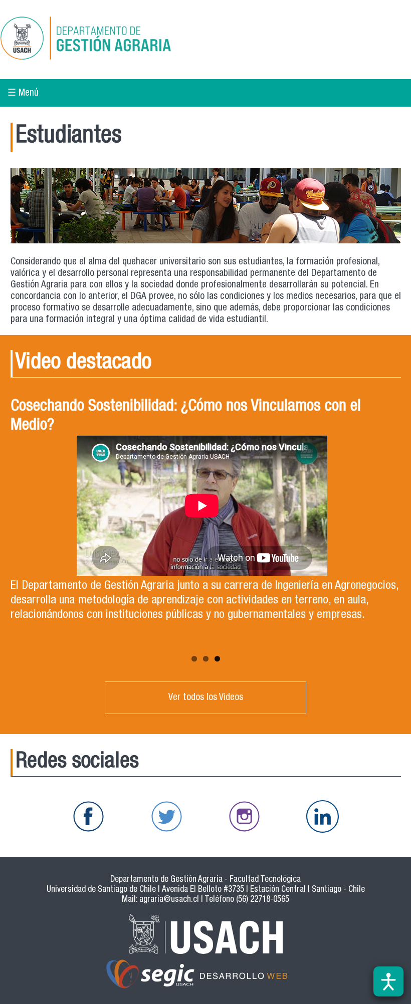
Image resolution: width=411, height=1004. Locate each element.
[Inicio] (121, 39)
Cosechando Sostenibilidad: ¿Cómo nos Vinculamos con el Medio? (186, 416)
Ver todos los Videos (205, 698)
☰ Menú (23, 93)
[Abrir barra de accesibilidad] (388, 981)
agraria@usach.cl (169, 900)
